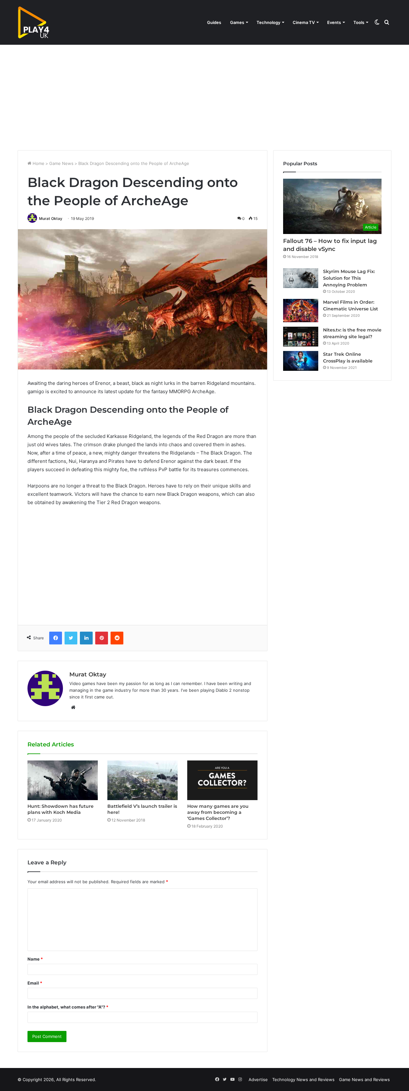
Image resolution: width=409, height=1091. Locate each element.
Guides (214, 22)
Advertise (258, 1079)
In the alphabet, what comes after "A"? (67, 1006)
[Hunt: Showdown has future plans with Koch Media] (62, 780)
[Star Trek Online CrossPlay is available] (300, 361)
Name (35, 959)
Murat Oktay (50, 218)
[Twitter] (71, 638)
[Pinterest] (101, 638)
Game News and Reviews (364, 1079)
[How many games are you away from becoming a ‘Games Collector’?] (222, 780)
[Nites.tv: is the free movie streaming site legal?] (300, 337)
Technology (268, 22)
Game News (61, 163)
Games (237, 22)
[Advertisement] (204, 96)
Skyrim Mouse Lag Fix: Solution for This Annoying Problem (349, 278)
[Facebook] (55, 638)
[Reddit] (117, 638)
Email (34, 983)
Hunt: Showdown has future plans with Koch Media (60, 809)
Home (37, 163)
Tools (358, 22)
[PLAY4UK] (34, 22)
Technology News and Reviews (303, 1079)
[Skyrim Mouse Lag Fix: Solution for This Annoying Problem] (300, 278)
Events (334, 22)
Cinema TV (304, 22)
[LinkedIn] (86, 638)
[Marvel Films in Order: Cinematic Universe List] (300, 310)
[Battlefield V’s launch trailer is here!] (142, 780)
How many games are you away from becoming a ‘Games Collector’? (218, 812)
